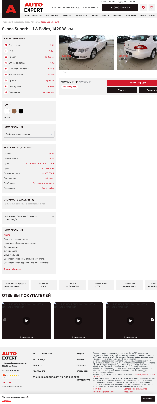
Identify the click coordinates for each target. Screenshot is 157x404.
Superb (35, 22)
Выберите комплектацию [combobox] (18, 134)
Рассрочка (81, 15)
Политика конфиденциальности (103, 390)
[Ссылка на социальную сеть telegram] (10, 383)
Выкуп (105, 15)
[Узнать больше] (33, 200)
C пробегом (17, 22)
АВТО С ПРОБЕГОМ (33, 15)
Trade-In (67, 15)
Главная (6, 22)
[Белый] (7, 111)
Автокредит (52, 15)
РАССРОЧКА (39, 371)
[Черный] (21, 111)
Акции (95, 15)
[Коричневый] (14, 111)
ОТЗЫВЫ (81, 365)
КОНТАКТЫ (82, 371)
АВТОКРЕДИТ (39, 359)
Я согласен (148, 398)
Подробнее (6, 400)
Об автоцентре (147, 15)
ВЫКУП (80, 359)
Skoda (27, 22)
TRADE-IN (37, 365)
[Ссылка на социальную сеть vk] (4, 383)
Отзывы (117, 15)
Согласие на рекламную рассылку (135, 390)
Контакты (131, 15)
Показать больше (12, 269)
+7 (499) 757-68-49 (120, 7)
